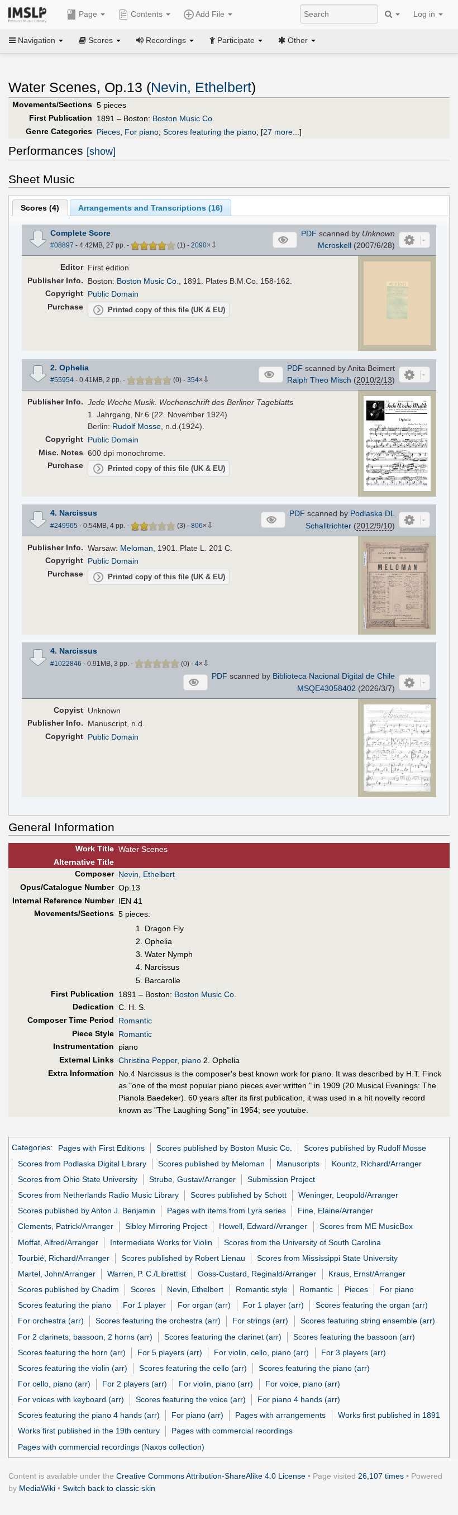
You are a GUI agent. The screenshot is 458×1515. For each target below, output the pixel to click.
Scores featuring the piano (209, 131)
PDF (309, 233)
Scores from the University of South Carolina (302, 1242)
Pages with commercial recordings (232, 1430)
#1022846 (66, 664)
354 (193, 380)
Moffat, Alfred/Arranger (58, 1242)
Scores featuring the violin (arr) (72, 1368)
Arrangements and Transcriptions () (150, 207)
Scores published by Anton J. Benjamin (86, 1210)
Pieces (108, 131)
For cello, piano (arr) (54, 1383)
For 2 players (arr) (134, 1383)
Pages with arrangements (280, 1415)
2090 (199, 245)
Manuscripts (297, 1163)
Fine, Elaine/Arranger (335, 1210)
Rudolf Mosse (136, 426)
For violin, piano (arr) (216, 1383)
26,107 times (381, 1475)
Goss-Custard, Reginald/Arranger (257, 1273)
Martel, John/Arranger (57, 1273)
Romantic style (262, 1289)
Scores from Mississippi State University (327, 1258)
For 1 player (144, 1304)
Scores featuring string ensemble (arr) (367, 1320)
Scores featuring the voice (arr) (191, 1399)
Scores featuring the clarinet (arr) (223, 1336)
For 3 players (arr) (353, 1352)
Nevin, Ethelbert (201, 87)
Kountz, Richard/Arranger (377, 1163)
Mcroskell (334, 245)
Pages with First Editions (101, 1148)
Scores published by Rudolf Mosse (365, 1148)
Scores (143, 1289)
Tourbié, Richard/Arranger (63, 1258)
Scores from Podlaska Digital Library (82, 1163)
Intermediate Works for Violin (161, 1242)
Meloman (136, 548)
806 (197, 526)
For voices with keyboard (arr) (71, 1399)
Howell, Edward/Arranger (263, 1226)
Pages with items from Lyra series (226, 1210)
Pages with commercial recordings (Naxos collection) (111, 1446)
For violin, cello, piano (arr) (261, 1352)
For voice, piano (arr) (302, 1383)
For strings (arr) (260, 1320)
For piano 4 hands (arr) (298, 1399)
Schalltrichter (328, 525)
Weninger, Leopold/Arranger (348, 1194)
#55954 (62, 380)
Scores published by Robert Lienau (183, 1258)
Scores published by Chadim (68, 1289)
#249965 (64, 526)
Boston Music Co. (183, 118)
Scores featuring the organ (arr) (372, 1304)
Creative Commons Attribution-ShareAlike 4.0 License (211, 1475)
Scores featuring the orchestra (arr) (158, 1320)
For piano (142, 131)
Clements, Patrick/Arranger (65, 1226)
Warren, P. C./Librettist (146, 1273)
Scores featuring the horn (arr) (72, 1352)
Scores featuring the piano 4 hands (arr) (89, 1415)
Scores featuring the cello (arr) (193, 1368)
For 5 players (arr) (169, 1352)
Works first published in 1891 (389, 1415)
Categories (31, 1148)
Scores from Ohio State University (77, 1179)
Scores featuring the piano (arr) (314, 1368)
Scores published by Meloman (211, 1163)
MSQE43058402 (326, 688)
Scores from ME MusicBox (366, 1226)
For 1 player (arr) (273, 1304)
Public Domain (113, 293)
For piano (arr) (197, 1415)
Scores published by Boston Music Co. (224, 1148)
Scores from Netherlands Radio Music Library (98, 1194)
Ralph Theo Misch (319, 379)
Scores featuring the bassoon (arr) (354, 1336)
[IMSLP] (30, 14)
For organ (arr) (204, 1304)
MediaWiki (37, 1488)
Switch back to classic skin (109, 1488)
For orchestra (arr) (51, 1320)
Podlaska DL (372, 513)
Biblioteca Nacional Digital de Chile (334, 675)
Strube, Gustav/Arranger (192, 1179)
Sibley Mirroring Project (166, 1226)
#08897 (62, 245)
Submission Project (281, 1179)
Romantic (135, 1020)
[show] (101, 151)
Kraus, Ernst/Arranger (366, 1273)
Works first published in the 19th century (89, 1430)
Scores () (40, 207)
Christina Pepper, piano (159, 1060)
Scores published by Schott (238, 1194)
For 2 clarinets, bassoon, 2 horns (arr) (85, 1336)
